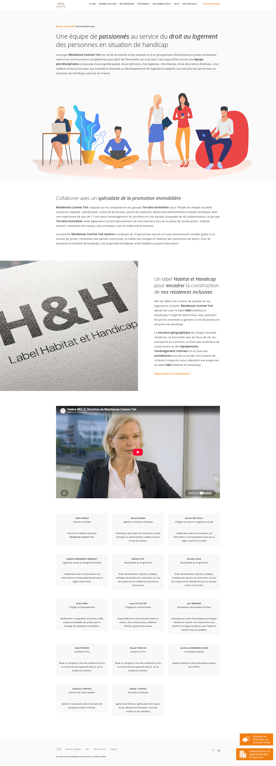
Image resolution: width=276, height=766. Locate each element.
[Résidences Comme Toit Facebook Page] (213, 750)
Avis (87, 749)
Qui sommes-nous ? (162, 4)
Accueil (92, 4)
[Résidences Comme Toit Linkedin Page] (219, 750)
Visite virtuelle (189, 4)
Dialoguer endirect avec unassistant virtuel (261, 739)
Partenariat (143, 4)
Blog (177, 4)
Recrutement (99, 749)
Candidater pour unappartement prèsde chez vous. (259, 754)
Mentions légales (73, 749)
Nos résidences (127, 4)
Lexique (113, 749)
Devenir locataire (108, 4)
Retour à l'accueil (65, 26)
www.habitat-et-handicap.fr (172, 373)
